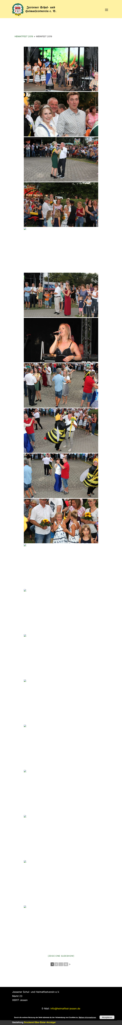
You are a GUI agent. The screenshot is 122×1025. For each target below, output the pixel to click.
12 (66, 964)
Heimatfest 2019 (24, 36)
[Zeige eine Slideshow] (61, 956)
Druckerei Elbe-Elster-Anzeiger (40, 1022)
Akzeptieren (107, 1017)
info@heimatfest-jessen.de (65, 1008)
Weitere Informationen (87, 1017)
